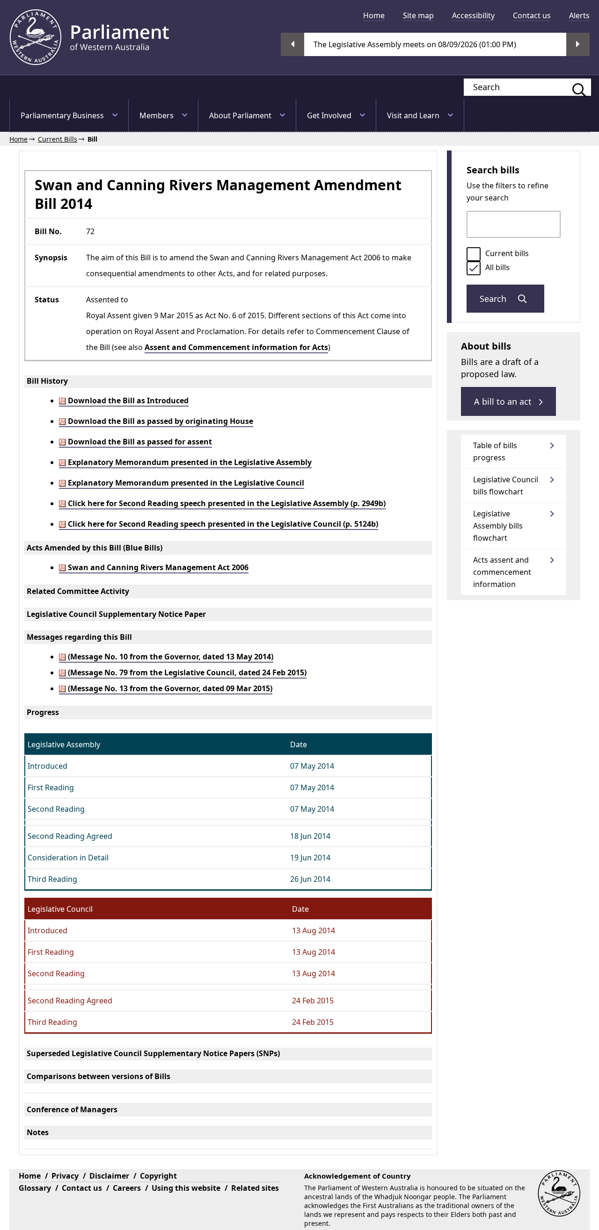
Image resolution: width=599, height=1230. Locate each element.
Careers (127, 1188)
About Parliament (240, 115)
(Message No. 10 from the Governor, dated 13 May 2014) (169, 656)
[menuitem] (374, 15)
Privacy (65, 1176)
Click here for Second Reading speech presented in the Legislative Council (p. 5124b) (222, 524)
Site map (418, 15)
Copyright (158, 1176)
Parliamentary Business (62, 115)
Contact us (532, 15)
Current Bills (57, 139)
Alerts (579, 15)
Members (156, 115)
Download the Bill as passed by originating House (159, 421)
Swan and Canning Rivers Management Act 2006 (157, 567)
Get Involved (329, 115)
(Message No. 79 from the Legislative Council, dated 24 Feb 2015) (186, 672)
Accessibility (473, 15)
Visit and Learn (413, 115)
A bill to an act (504, 401)
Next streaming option (578, 44)
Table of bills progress (495, 451)
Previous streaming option (292, 44)
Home (374, 15)
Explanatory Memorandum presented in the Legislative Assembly (189, 462)
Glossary (35, 1188)
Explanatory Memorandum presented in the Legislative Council (185, 483)
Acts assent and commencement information (502, 572)
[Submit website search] (575, 87)
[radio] (474, 254)
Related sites (255, 1188)
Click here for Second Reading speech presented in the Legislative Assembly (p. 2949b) (226, 503)
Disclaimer (109, 1176)
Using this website (186, 1188)
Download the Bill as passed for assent (139, 441)
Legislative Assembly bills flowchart (498, 525)
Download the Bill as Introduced (127, 400)
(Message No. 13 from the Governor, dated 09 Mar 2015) (169, 688)
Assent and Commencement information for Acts (236, 347)
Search (494, 298)
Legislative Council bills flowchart (505, 485)
